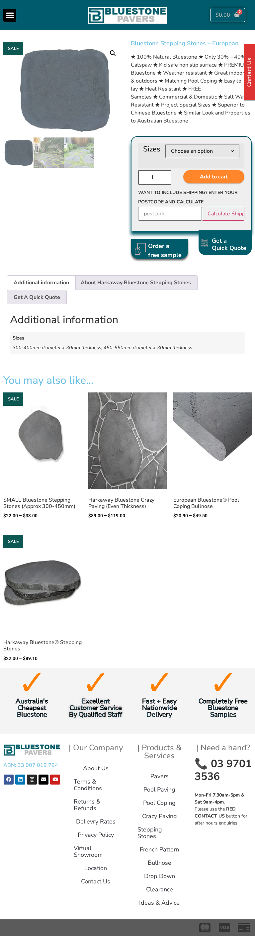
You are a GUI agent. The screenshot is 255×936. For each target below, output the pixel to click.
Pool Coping (159, 803)
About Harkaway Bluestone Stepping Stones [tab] (136, 282)
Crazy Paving (159, 816)
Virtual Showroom (88, 851)
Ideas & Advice (159, 903)
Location (95, 868)
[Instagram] (32, 780)
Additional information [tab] (41, 282)
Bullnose (159, 863)
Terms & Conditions (88, 785)
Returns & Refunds (87, 805)
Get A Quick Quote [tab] (37, 297)
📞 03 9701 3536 (223, 770)
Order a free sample (165, 250)
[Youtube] (55, 780)
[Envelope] (43, 780)
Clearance (159, 889)
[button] (9, 15)
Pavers (159, 776)
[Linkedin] (20, 780)
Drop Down (159, 876)
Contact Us (95, 881)
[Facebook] (9, 780)
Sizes (151, 149)
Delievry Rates (96, 821)
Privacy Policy (96, 835)
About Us (96, 768)
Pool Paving (159, 790)
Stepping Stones (149, 832)
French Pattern (159, 849)
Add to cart (214, 176)
